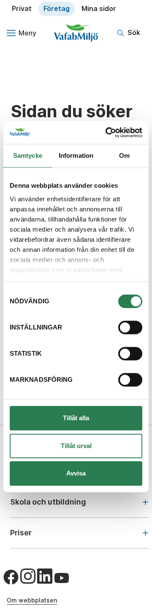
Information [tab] (76, 155)
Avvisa (76, 473)
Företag (56, 8)
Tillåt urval (76, 445)
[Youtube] (61, 578)
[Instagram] (27, 576)
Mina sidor (98, 8)
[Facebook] (11, 577)
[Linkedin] (44, 576)
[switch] (130, 327)
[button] (128, 33)
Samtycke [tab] (27, 155)
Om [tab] (124, 155)
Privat (22, 8)
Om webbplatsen (32, 600)
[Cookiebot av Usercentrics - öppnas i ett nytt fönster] (107, 132)
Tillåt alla (76, 417)
